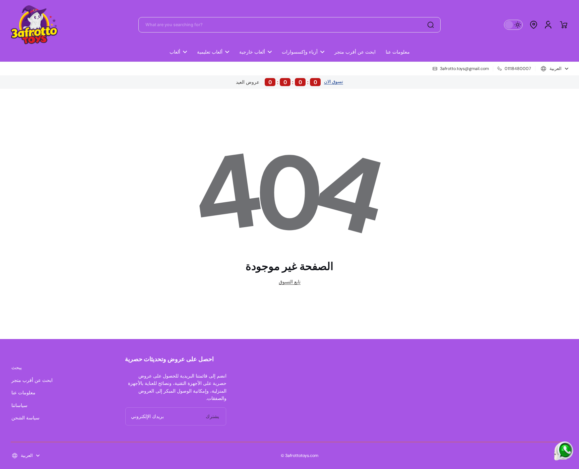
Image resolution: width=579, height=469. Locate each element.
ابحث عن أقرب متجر (32, 380)
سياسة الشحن (25, 418)
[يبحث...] (430, 24)
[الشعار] (34, 24)
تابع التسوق (290, 282)
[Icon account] (548, 25)
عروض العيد (276, 82)
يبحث (16, 367)
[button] (533, 25)
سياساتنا (19, 405)
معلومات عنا (23, 393)
